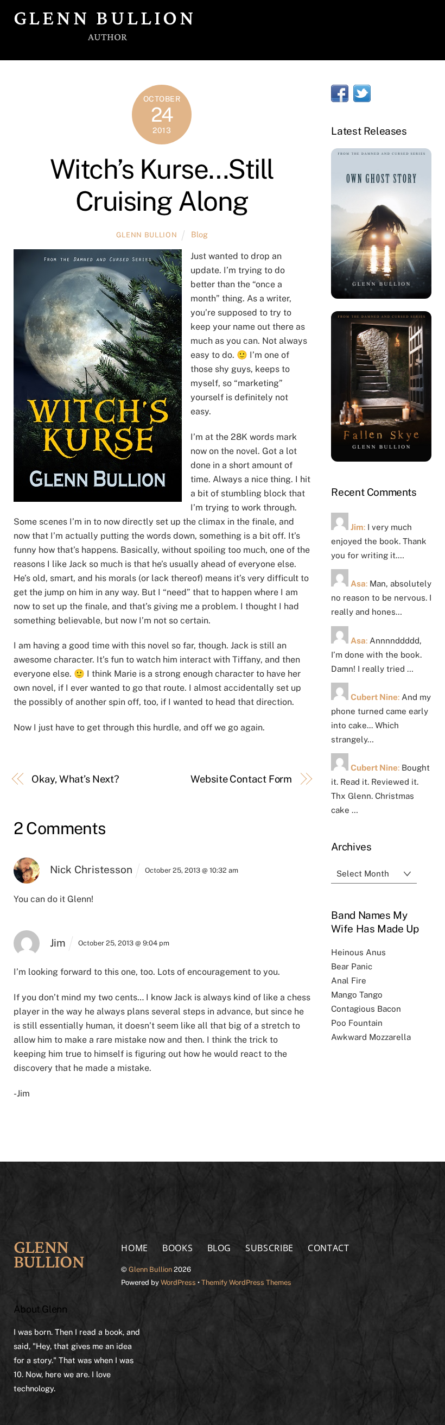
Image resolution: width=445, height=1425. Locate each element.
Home (134, 1248)
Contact (328, 1248)
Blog (199, 234)
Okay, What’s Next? (75, 779)
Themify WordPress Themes (246, 1282)
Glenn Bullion (146, 235)
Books (177, 1248)
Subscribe (269, 1248)
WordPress (178, 1282)
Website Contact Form (241, 779)
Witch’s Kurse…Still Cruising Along (162, 185)
